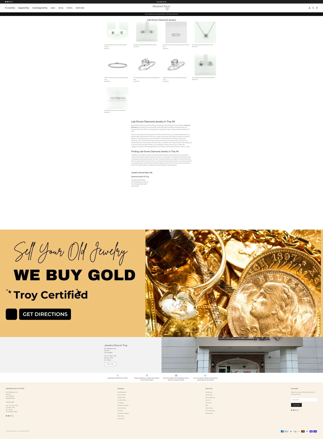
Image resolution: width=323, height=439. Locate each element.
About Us (208, 400)
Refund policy (209, 413)
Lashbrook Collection (123, 413)
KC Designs (121, 402)
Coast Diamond (122, 392)
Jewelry (53, 8)
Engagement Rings (23, 8)
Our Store (69, 8)
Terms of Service (210, 410)
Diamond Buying (210, 397)
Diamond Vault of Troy (15, 431)
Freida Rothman (122, 400)
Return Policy (209, 408)
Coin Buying (208, 392)
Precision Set (121, 418)
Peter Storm (121, 416)
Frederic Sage (121, 397)
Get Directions (135, 186)
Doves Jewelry (122, 395)
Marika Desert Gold (123, 405)
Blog (206, 405)
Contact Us (208, 402)
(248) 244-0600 (12, 411)
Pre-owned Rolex (10, 8)
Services (60, 8)
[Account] (309, 8)
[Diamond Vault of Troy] (161, 8)
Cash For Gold (80, 8)
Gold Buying (208, 395)
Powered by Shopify (24, 431)
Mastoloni (120, 410)
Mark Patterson (122, 408)
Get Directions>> (10, 398)
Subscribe (296, 405)
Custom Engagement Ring (39, 8)
